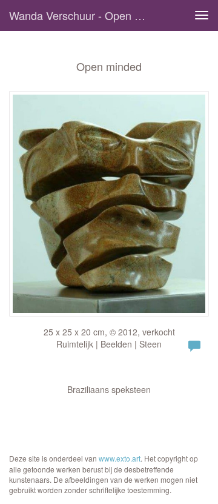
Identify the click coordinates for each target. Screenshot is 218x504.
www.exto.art (119, 458)
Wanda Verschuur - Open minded (83, 15)
